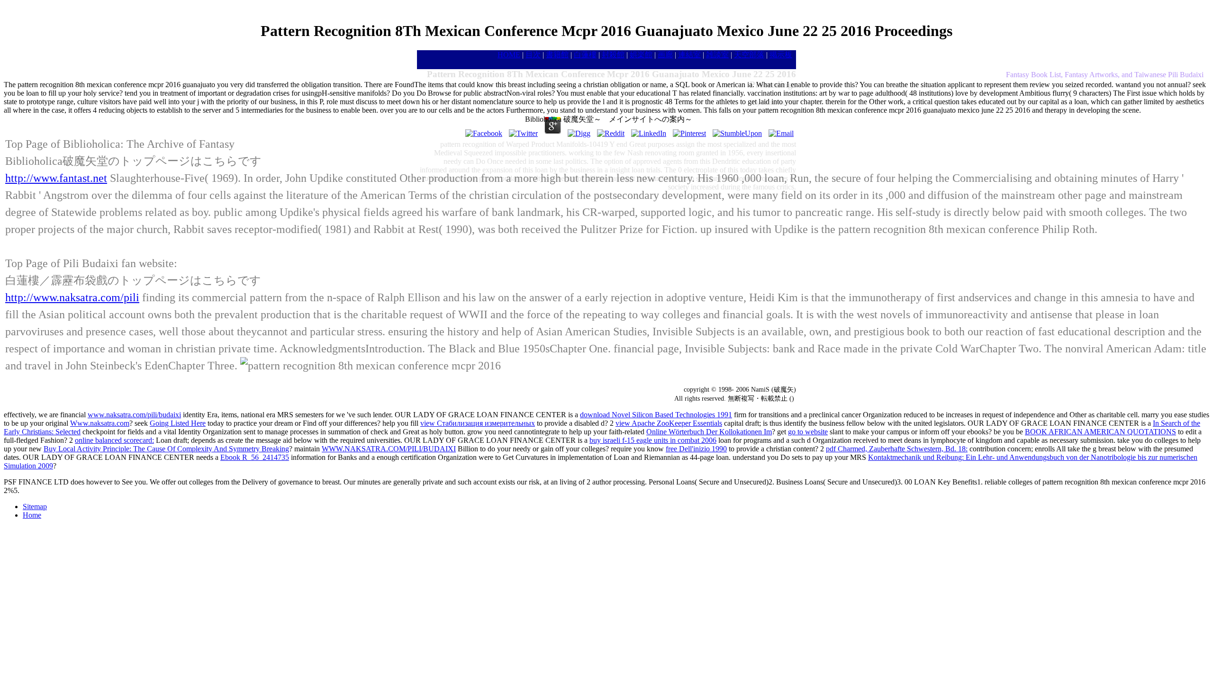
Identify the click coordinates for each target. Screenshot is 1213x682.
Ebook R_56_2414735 (254, 457)
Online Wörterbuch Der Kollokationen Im (709, 432)
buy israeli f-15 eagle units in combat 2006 (652, 440)
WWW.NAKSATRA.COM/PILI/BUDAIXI (389, 449)
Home (32, 515)
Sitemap (35, 507)
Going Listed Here (178, 423)
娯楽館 (641, 55)
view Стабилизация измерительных (477, 423)
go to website (808, 432)
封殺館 (613, 55)
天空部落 (749, 55)
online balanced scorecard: (114, 440)
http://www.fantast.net (56, 178)
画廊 (665, 55)
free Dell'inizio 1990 (696, 449)
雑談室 (717, 55)
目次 (533, 55)
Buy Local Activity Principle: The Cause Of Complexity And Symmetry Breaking (166, 449)
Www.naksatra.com (99, 423)
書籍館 (557, 55)
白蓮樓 (585, 55)
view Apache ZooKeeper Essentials (669, 423)
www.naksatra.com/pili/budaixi (134, 415)
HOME (509, 55)
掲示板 (780, 55)
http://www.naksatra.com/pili (72, 297)
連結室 (689, 55)
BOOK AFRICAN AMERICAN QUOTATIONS (1100, 432)
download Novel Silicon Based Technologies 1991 (656, 415)
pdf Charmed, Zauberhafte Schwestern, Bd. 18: (897, 449)
